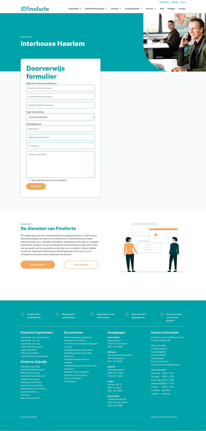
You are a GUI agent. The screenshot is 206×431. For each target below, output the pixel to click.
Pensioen (115, 9)
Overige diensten (132, 9)
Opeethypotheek (29, 350)
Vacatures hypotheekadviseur (165, 364)
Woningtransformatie (31, 382)
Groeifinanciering (29, 392)
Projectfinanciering (30, 379)
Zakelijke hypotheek (30, 366)
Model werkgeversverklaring (78, 337)
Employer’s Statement (74, 340)
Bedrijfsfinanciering (30, 373)
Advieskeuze (157, 358)
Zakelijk (175, 2)
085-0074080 (81, 265)
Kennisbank (70, 381)
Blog (162, 9)
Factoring (25, 395)
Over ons (149, 9)
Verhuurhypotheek (30, 353)
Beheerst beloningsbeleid (76, 372)
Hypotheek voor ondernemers (35, 337)
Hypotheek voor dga (30, 343)
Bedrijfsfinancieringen (94, 9)
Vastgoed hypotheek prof (33, 376)
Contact (182, 9)
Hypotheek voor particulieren (35, 356)
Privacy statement (73, 378)
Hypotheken (164, 2)
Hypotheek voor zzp (30, 340)
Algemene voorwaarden (75, 375)
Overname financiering (32, 385)
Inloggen (171, 9)
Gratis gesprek (37, 264)
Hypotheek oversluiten (32, 346)
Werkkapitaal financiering (33, 388)
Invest (182, 2)
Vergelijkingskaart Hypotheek (78, 350)
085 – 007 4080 (114, 346)
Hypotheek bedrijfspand (32, 369)
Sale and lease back (30, 398)
